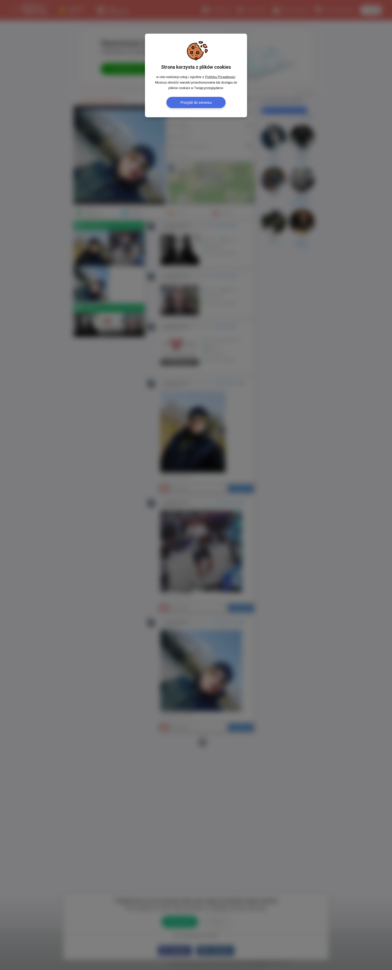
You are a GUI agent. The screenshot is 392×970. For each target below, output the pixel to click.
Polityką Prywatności (220, 77)
